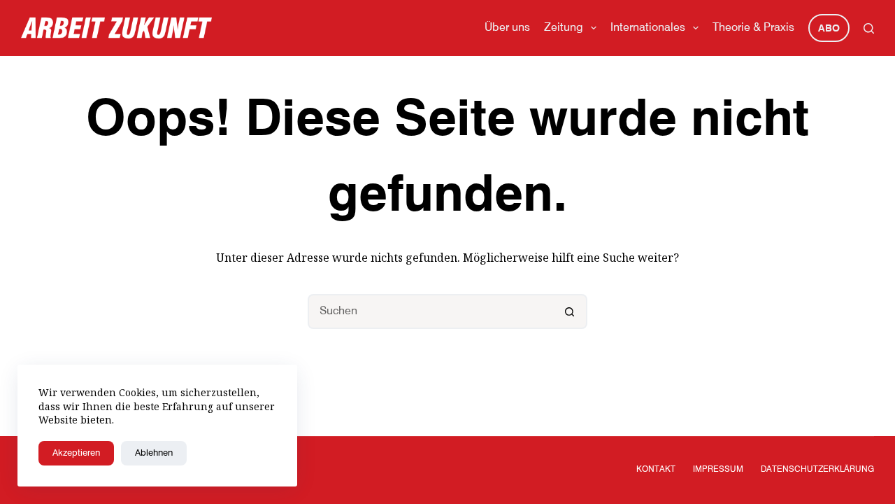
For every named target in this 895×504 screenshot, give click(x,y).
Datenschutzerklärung (817, 469)
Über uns (507, 28)
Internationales (647, 28)
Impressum (718, 469)
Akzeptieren (76, 453)
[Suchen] (869, 28)
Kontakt (655, 469)
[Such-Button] (569, 311)
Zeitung (563, 28)
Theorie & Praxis (753, 28)
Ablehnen (154, 453)
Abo (829, 29)
